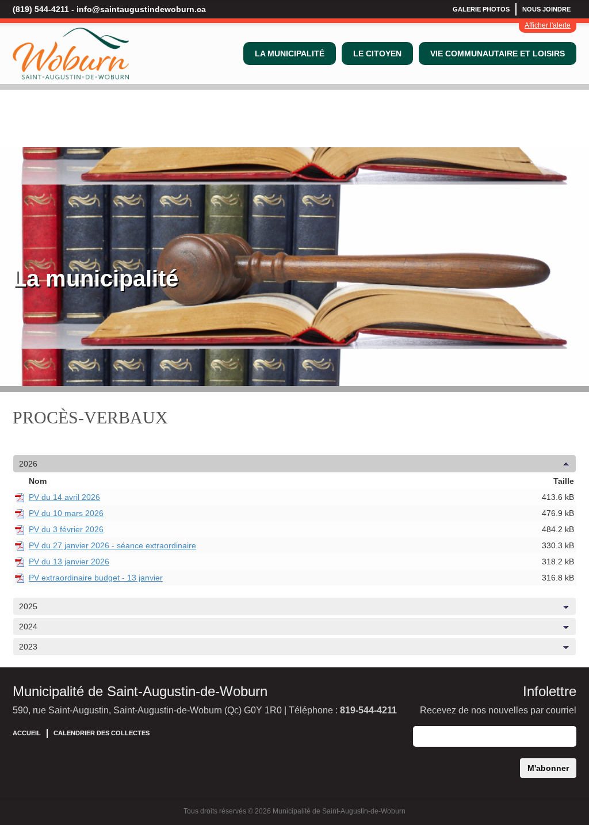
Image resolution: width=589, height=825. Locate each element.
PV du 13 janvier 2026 (69, 561)
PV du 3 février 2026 (66, 529)
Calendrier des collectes (101, 732)
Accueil (27, 732)
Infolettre (549, 691)
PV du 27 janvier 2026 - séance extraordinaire (112, 545)
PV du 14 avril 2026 (64, 497)
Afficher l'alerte (548, 25)
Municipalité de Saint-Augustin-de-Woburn (140, 691)
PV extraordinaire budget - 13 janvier (96, 577)
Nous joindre (546, 9)
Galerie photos (481, 9)
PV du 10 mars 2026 (66, 513)
